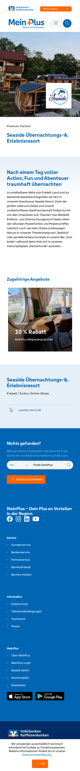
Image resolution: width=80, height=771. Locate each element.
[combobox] (56, 8)
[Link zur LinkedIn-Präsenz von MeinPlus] (26, 519)
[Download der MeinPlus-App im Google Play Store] (49, 697)
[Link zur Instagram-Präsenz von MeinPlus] (18, 519)
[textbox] (56, 8)
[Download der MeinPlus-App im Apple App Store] (19, 697)
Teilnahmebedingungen (26, 611)
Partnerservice (20, 560)
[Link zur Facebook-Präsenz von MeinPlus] (10, 519)
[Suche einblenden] (67, 23)
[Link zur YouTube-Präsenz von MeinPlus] (35, 519)
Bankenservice (20, 552)
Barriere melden (21, 574)
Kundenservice (21, 545)
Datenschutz (19, 604)
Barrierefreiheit (21, 567)
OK (43, 763)
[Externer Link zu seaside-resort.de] (11, 410)
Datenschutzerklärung (36, 755)
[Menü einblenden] (55, 23)
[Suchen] (69, 465)
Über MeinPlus (20, 655)
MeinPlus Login (21, 663)
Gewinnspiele (20, 678)
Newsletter (18, 685)
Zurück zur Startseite (29, 479)
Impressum (18, 619)
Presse (15, 626)
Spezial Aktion (20, 670)
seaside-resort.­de (30, 410)
